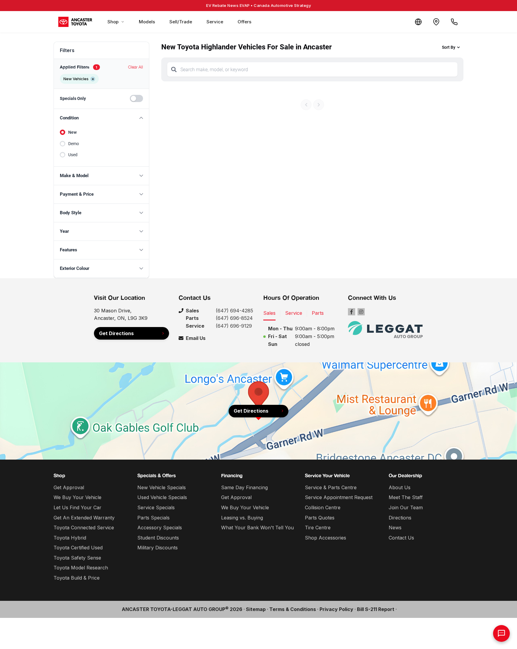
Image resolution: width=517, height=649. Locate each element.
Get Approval (69, 487)
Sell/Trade (180, 22)
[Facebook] (351, 311)
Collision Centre (322, 507)
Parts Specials (153, 518)
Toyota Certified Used (78, 548)
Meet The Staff (406, 497)
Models (147, 22)
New (72, 132)
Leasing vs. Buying (242, 518)
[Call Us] (454, 21)
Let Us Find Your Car (77, 507)
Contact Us (401, 538)
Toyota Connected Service (84, 528)
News (395, 528)
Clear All (135, 66)
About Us (399, 487)
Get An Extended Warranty (84, 518)
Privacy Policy (336, 609)
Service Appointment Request (338, 497)
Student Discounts (158, 538)
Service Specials (156, 507)
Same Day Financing (244, 487)
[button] (101, 118)
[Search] (173, 69)
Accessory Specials (159, 528)
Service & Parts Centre (331, 487)
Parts (318, 313)
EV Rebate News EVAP (258, 5)
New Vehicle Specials (161, 487)
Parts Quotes (319, 518)
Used (72, 154)
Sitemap (256, 609)
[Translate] (418, 21)
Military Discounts (157, 548)
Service (214, 22)
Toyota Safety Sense (77, 558)
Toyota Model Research (81, 568)
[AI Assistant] (501, 633)
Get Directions (116, 333)
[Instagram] (361, 311)
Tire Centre (318, 528)
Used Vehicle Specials (162, 497)
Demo (73, 143)
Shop (112, 22)
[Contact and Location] (436, 21)
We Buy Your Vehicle (77, 497)
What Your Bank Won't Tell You (257, 528)
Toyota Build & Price (77, 578)
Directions (400, 518)
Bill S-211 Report (375, 609)
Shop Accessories (325, 538)
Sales (269, 313)
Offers (244, 22)
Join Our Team (406, 507)
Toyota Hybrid (70, 538)
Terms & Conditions (292, 609)
